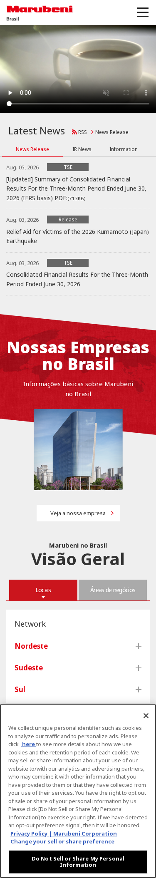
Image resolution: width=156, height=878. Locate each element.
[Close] (146, 716)
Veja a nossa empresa (78, 513)
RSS (82, 132)
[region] (78, 791)
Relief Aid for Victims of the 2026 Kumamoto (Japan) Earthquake (77, 236)
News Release (112, 132)
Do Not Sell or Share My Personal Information (78, 862)
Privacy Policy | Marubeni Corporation (63, 833)
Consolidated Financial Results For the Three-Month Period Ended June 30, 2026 (77, 279)
